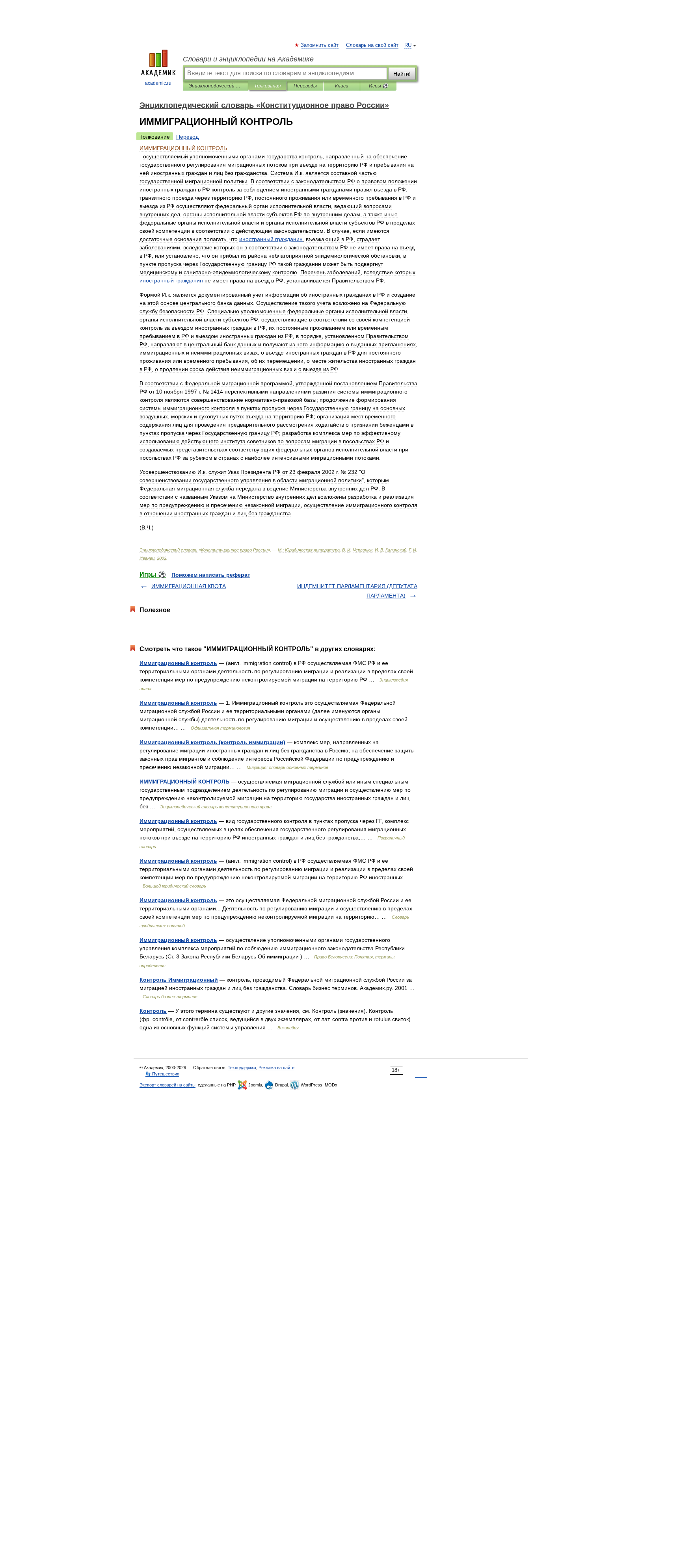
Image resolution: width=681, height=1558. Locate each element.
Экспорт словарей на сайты (167, 1085)
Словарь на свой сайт (372, 45)
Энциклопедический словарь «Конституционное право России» (215, 86)
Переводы (305, 86)
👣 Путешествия (162, 1073)
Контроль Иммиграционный (179, 980)
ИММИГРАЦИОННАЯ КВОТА (188, 586)
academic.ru (158, 83)
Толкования (267, 86)
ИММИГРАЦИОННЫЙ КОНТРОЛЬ (184, 781)
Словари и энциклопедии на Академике (248, 59)
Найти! (402, 74)
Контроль (153, 1011)
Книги (341, 86)
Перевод (187, 137)
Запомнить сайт (320, 45)
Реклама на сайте (276, 1067)
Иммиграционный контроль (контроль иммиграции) (212, 742)
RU (407, 45)
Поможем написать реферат (210, 575)
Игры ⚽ (378, 86)
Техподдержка (242, 1067)
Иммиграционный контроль (178, 663)
